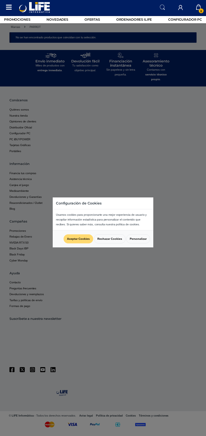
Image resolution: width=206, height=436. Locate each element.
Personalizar (138, 238)
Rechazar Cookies (109, 238)
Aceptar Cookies (78, 238)
